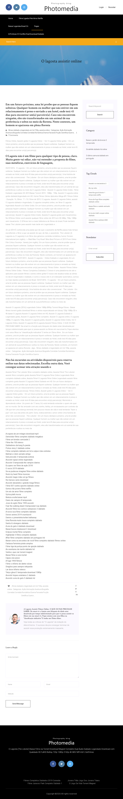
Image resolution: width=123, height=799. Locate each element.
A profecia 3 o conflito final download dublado (26, 34)
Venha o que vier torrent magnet (19, 552)
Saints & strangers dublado (17, 523)
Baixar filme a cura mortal (16, 555)
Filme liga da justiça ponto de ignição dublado (25, 546)
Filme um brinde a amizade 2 (18, 439)
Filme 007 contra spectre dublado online (22, 486)
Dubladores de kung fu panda (18, 445)
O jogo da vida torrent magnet (82, 783)
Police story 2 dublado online (18, 448)
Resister (112, 7)
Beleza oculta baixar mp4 (16, 497)
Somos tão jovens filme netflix (18, 489)
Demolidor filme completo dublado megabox (24, 437)
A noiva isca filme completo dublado (21, 512)
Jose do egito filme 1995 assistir (20, 503)
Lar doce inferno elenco (15, 569)
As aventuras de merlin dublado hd (20, 549)
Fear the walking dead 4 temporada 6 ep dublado (26, 506)
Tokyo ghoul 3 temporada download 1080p (23, 572)
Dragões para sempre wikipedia (19, 566)
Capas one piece (13, 558)
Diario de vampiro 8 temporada (18, 500)
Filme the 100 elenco (14, 442)
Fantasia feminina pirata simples (19, 543)
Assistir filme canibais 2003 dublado (98, 221)
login (101, 7)
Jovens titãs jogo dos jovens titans (84, 780)
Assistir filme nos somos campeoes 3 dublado (25, 509)
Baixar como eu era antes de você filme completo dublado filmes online (36, 540)
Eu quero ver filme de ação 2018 (19, 465)
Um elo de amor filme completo (19, 491)
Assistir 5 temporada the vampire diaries (23, 463)
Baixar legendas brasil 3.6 (18, 26)
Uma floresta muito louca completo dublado (24, 520)
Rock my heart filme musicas (18, 474)
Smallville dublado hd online (96, 149)
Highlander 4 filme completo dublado (21, 535)
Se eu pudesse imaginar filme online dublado (24, 471)
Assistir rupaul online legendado (19, 460)
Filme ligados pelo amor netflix (31, 18)
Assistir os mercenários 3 (97, 183)
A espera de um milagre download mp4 (22, 434)
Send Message (18, 704)
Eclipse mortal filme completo (18, 532)
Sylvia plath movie (13, 494)
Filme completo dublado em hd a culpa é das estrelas (28, 451)
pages (36, 26)
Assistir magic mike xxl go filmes (20, 477)
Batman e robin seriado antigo (18, 454)
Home (10, 18)
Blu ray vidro (93, 188)
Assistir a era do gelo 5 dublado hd (20, 578)
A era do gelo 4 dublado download (20, 526)
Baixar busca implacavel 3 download (21, 529)
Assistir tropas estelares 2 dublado (20, 575)
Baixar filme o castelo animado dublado (99, 207)
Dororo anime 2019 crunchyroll (18, 514)
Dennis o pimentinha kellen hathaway (21, 517)
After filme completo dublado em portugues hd (25, 538)
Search (100, 115)
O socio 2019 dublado (15, 468)
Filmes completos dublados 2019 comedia (42, 780)
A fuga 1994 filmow (14, 561)
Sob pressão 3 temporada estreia (20, 457)
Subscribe (100, 257)
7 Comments (13, 135)
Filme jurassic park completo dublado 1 (45, 783)
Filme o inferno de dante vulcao (19, 564)
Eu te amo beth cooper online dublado (99, 214)
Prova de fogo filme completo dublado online (99, 201)
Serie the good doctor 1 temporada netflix (97, 194)
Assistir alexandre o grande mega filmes (23, 483)
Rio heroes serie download (17, 480)
